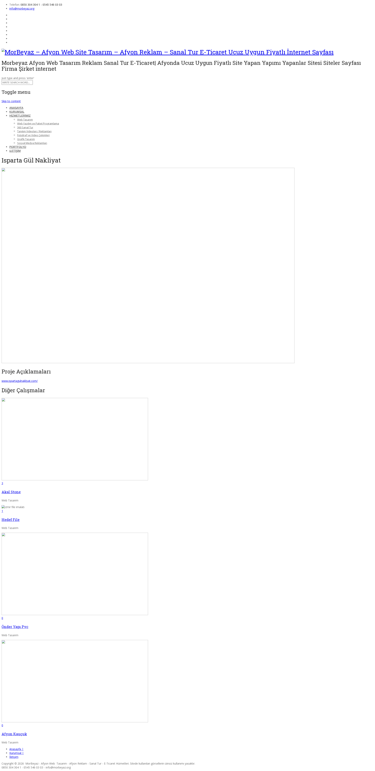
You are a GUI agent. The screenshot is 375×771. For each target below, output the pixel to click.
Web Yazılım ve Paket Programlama (38, 123)
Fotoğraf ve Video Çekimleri (33, 135)
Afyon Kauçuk (14, 734)
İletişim (13, 757)
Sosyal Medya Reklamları (32, 143)
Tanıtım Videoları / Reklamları (34, 131)
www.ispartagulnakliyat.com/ (20, 381)
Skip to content (11, 101)
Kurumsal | (16, 753)
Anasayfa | (16, 749)
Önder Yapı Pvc (15, 626)
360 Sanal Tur (25, 127)
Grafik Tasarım (26, 139)
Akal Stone (11, 492)
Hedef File (11, 519)
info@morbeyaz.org (21, 8)
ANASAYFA (16, 107)
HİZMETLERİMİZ (20, 115)
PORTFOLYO (17, 146)
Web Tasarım (25, 119)
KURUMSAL (16, 111)
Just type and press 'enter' (18, 78)
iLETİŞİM (15, 150)
